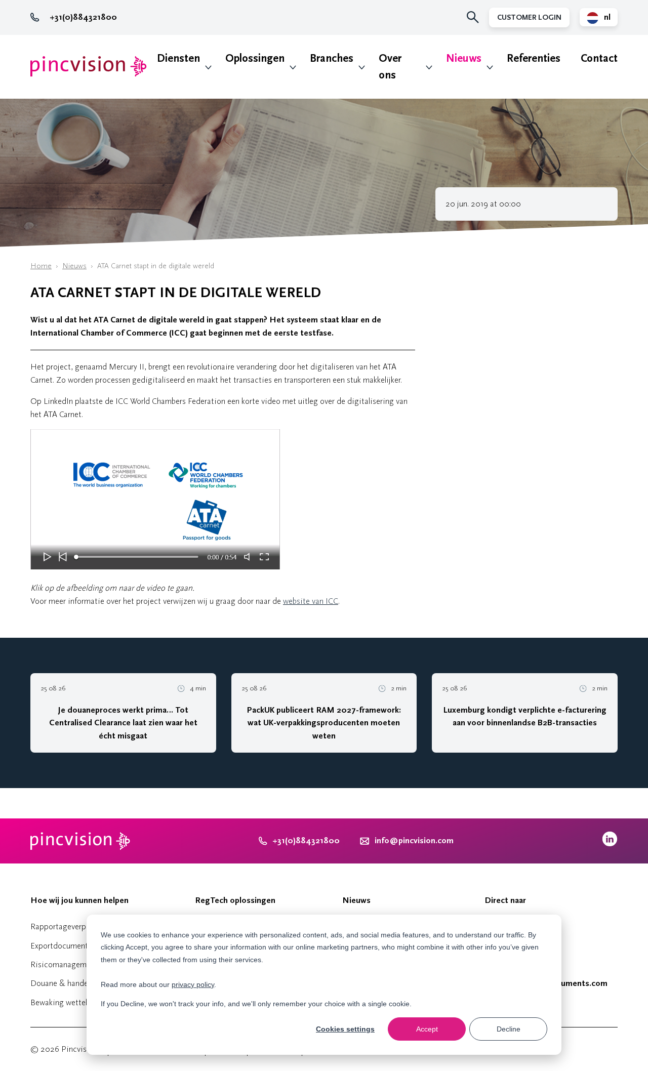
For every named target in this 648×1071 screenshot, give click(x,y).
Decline (508, 1029)
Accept (427, 1029)
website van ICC (310, 601)
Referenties (533, 58)
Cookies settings (345, 1029)
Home (41, 266)
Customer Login (529, 17)
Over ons (390, 66)
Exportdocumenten (63, 946)
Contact (599, 58)
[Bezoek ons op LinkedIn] (610, 844)
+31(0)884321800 (83, 17)
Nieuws (463, 58)
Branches (331, 58)
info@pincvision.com (414, 841)
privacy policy (193, 984)
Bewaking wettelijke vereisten (81, 1002)
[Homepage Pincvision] (88, 66)
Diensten (178, 58)
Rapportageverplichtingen (75, 926)
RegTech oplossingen (235, 900)
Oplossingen (255, 58)
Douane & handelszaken (71, 983)
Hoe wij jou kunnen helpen (79, 900)
